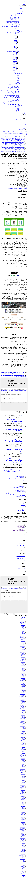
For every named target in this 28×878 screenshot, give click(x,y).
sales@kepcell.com (20, 476)
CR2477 (15, 69)
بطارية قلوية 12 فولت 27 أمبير (12, 22)
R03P (18, 77)
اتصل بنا (20, 115)
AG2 (15, 36)
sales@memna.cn (21, 558)
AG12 (15, 48)
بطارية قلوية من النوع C (14, 17)
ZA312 (17, 110)
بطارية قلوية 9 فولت (14, 19)
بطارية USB (19, 105)
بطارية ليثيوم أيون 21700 (13, 87)
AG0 (15, 33)
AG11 (15, 47)
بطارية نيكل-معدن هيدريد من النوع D (11, 102)
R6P (18, 80)
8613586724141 (21, 568)
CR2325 (15, 64)
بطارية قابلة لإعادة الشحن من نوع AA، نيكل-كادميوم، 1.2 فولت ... (13, 470)
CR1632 (15, 58)
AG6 (15, 41)
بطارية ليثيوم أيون (18, 83)
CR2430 (15, 67)
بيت (24, 4)
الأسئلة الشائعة (21, 510)
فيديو (23, 509)
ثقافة (21, 8)
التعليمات (23, 122)
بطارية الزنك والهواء (17, 106)
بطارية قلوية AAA (15, 15)
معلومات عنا (22, 503)
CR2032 (15, 62)
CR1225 (15, 54)
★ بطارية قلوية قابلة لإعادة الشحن (14, 25)
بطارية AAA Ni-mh (15, 100)
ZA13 (18, 109)
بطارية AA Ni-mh (15, 99)
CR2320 (15, 63)
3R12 (18, 82)
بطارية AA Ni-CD (15, 91)
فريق (21, 9)
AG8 (15, 43)
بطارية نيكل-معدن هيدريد (13, 104)
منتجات (23, 12)
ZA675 (17, 111)
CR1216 (15, 52)
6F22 (18, 75)
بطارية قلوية (19, 13)
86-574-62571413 (21, 545)
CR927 (15, 72)
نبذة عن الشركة (18, 6)
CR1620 (15, 57)
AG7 (15, 42)
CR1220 (15, 53)
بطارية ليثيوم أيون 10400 (13, 88)
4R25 (18, 74)
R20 (18, 79)
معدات (20, 10)
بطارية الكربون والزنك (20, 490)
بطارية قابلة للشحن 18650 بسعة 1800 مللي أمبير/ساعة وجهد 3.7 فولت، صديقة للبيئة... (13, 460)
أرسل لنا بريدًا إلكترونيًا (22, 188)
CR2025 (15, 61)
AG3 (15, 37)
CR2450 (15, 68)
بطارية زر (20, 31)
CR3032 (15, 70)
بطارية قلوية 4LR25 (14, 23)
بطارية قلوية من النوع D (14, 18)
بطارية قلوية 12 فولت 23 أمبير (12, 21)
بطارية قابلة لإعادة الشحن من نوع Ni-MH (13, 97)
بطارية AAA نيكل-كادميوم (13, 92)
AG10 (15, 46)
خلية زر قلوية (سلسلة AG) (13, 32)
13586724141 (21, 477)
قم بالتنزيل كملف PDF (12, 188)
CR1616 (15, 56)
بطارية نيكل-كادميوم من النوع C (12, 93)
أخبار (24, 113)
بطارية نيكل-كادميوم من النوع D (12, 95)
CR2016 (15, 59)
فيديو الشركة (19, 119)
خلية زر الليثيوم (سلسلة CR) (13, 51)
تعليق (21, 116)
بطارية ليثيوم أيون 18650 (13, 86)
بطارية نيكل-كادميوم (14, 96)
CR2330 (15, 66)
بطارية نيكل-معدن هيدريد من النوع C (11, 101)
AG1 (15, 35)
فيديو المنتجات (19, 120)
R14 (18, 78)
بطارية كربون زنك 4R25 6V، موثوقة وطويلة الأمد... (14, 420)
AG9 (15, 45)
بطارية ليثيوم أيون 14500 (13, 84)
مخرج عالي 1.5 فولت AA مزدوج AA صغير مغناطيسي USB (13, 440)
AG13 (15, 49)
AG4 (15, 38)
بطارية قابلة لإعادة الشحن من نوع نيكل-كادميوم (11, 89)
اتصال (23, 502)
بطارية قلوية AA (15, 14)
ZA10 (18, 108)
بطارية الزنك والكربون (17, 73)
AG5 (15, 40)
